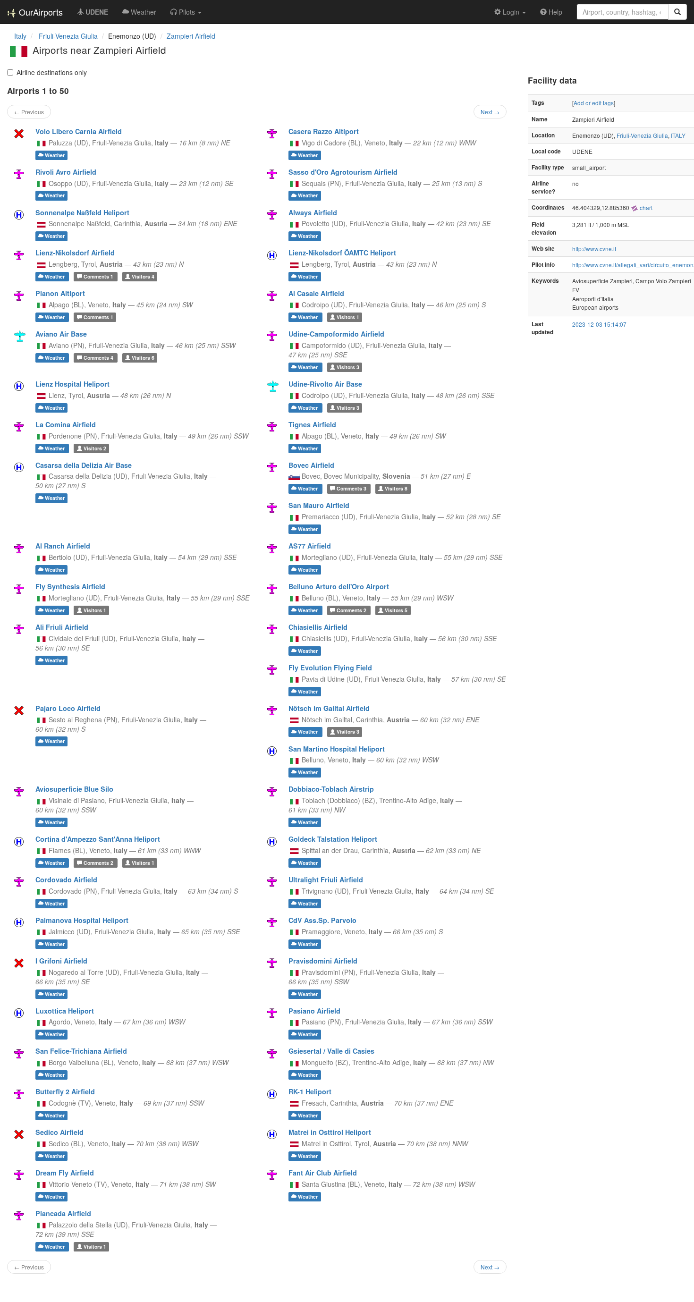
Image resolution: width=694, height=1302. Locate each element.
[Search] (677, 12)
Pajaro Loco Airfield (68, 708)
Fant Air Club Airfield (322, 1172)
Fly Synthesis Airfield (70, 586)
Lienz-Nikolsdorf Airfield (75, 252)
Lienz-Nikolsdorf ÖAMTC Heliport (342, 252)
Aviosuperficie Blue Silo (74, 789)
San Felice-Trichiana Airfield (81, 1051)
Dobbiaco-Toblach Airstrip (331, 789)
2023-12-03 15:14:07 (599, 324)
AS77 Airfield (309, 545)
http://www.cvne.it (594, 249)
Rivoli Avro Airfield (65, 172)
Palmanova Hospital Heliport (81, 920)
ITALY (678, 135)
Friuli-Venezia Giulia (642, 135)
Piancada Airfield (63, 1213)
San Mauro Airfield (318, 505)
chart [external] (645, 207)
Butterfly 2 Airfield (65, 1091)
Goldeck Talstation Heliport (332, 839)
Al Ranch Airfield (62, 545)
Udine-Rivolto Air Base (325, 384)
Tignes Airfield (312, 424)
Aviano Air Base (61, 333)
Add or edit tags (594, 103)
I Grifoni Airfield (61, 960)
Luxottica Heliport (64, 1010)
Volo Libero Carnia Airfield (78, 131)
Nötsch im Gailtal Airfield (329, 708)
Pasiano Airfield (314, 1010)
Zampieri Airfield (191, 36)
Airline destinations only (52, 72)
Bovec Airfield (311, 465)
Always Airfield (312, 212)
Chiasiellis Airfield (317, 627)
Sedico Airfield (59, 1132)
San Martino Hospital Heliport (336, 748)
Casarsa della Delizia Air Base (83, 465)
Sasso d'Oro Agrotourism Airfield (343, 172)
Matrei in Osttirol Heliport (329, 1132)
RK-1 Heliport (309, 1091)
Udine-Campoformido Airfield (336, 333)
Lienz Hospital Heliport (72, 384)
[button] (186, 12)
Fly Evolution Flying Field (330, 667)
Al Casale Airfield (316, 293)
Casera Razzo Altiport (323, 131)
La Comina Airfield (65, 424)
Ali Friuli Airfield (61, 627)
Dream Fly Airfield (64, 1172)
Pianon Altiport (60, 293)
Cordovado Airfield (66, 879)
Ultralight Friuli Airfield (325, 879)
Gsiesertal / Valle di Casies (331, 1051)
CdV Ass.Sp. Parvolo (322, 920)
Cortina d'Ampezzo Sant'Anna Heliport (97, 839)
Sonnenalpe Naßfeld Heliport (82, 212)
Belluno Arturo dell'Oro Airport (338, 586)
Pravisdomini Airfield (322, 960)
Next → (490, 112)
